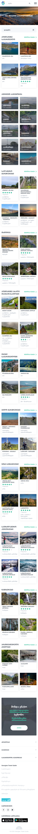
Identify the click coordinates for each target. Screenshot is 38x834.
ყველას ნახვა (29, 37)
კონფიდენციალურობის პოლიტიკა (13, 785)
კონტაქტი (5, 777)
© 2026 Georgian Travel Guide (19, 831)
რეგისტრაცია (6, 781)
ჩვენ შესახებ (6, 773)
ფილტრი (7, 30)
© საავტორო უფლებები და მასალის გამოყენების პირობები (18, 791)
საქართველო (6, 769)
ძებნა (19, 728)
